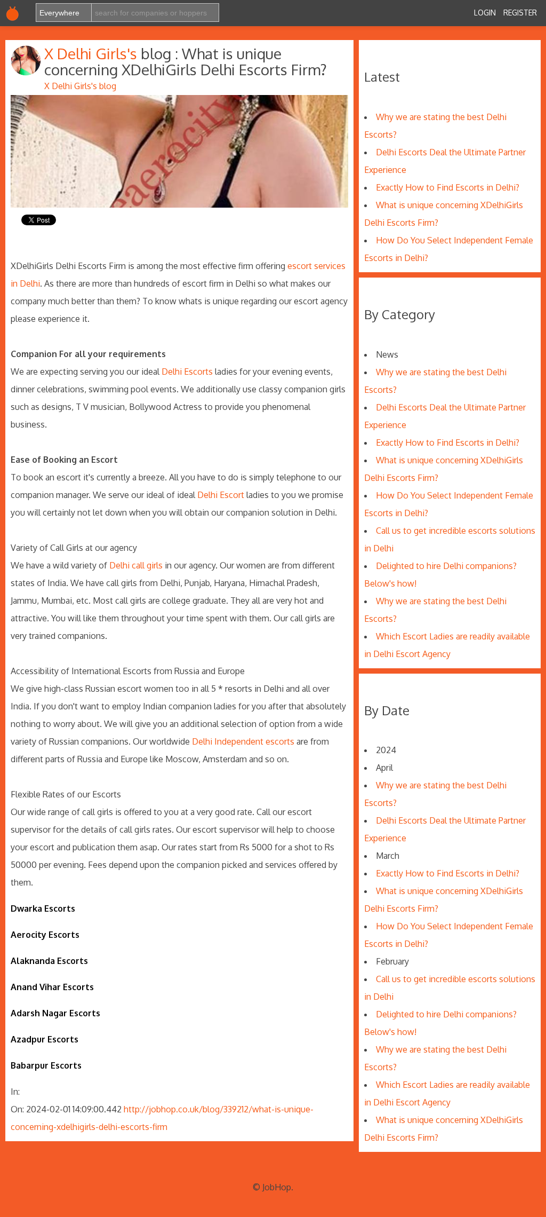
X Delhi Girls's (92, 53)
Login (485, 12)
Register (520, 12)
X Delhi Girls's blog (80, 86)
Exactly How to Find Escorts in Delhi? (447, 187)
